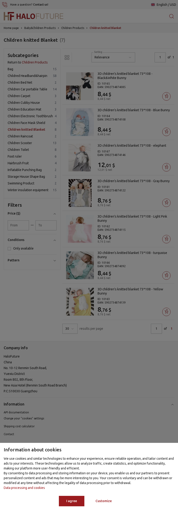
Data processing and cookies (24, 488)
